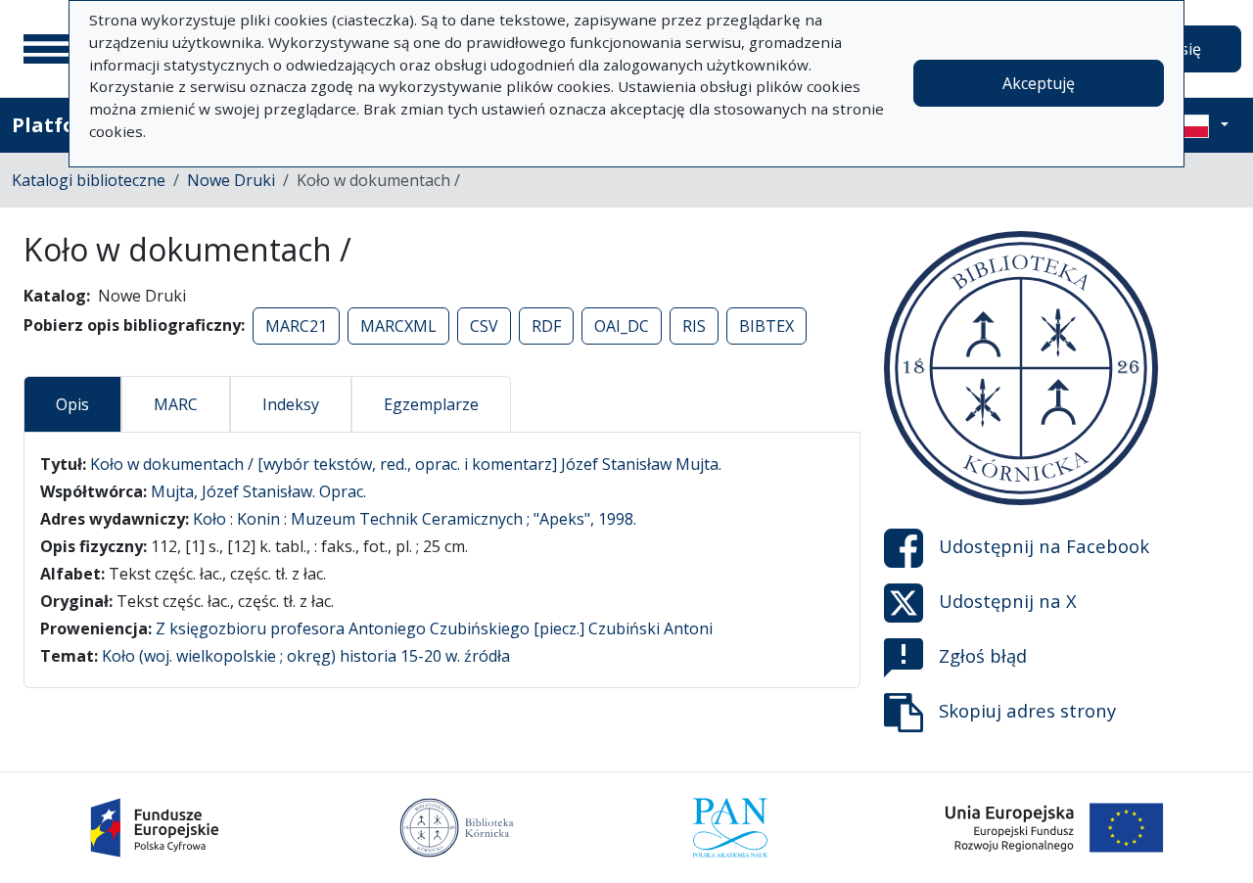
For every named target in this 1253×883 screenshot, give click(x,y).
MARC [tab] (176, 404)
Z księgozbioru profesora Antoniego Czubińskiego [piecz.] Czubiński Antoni (434, 628)
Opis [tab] (72, 404)
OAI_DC (621, 326)
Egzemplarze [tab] (431, 404)
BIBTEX (766, 326)
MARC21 (296, 326)
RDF (546, 326)
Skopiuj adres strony (1027, 710)
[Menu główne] (48, 49)
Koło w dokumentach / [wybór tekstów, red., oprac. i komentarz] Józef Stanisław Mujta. (405, 464)
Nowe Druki (231, 180)
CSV (484, 326)
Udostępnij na (1044, 546)
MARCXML (398, 326)
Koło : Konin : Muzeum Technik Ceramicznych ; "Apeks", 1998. (414, 519)
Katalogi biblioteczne (88, 180)
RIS (694, 326)
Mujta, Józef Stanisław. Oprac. (258, 491)
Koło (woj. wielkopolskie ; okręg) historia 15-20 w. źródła (306, 656)
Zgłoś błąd (983, 655)
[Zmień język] (1201, 125)
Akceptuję (1038, 83)
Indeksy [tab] (290, 404)
